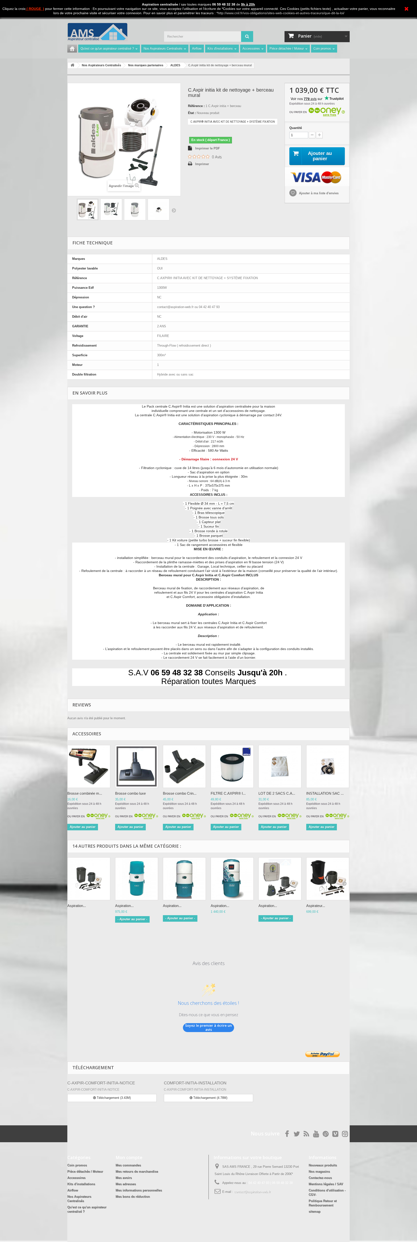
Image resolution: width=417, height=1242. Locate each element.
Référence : (196, 106)
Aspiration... (76, 906)
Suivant (173, 210)
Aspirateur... (315, 906)
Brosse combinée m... (84, 793)
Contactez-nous (320, 1178)
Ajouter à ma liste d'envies (318, 193)
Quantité (295, 128)
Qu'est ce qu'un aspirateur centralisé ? (107, 48)
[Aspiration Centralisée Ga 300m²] (232, 878)
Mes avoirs (124, 1178)
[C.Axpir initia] (87, 209)
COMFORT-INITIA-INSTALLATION (195, 1083)
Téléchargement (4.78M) (209, 1098)
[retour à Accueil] (72, 65)
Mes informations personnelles (139, 1190)
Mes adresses (126, 1184)
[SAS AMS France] (112, 32)
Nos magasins (319, 1171)
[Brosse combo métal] (88, 766)
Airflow (197, 48)
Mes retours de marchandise (137, 1171)
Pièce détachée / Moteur (287, 48)
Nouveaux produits (323, 1165)
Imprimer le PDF (207, 148)
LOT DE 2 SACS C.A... (276, 793)
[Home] (72, 49)
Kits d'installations (220, 48)
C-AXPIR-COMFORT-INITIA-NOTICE (101, 1083)
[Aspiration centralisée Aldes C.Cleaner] (88, 878)
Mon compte (129, 1157)
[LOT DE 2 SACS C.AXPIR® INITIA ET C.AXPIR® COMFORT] (279, 766)
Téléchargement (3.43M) (113, 1098)
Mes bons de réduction (133, 1196)
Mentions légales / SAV (326, 1184)
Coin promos (322, 48)
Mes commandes (128, 1165)
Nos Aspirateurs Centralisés (163, 48)
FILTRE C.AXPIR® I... (228, 793)
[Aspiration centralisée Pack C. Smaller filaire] (279, 878)
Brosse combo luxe (130, 793)
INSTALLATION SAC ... (325, 793)
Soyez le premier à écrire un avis (208, 1027)
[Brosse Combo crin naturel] (184, 766)
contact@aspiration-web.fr (252, 1192)
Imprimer (202, 164)
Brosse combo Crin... (179, 793)
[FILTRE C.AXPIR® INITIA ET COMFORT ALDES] (232, 766)
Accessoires (251, 48)
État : (192, 113)
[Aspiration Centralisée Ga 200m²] (184, 878)
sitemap (314, 1211)
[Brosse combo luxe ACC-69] (136, 766)
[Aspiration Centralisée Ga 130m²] (136, 878)
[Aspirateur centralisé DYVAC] (327, 878)
